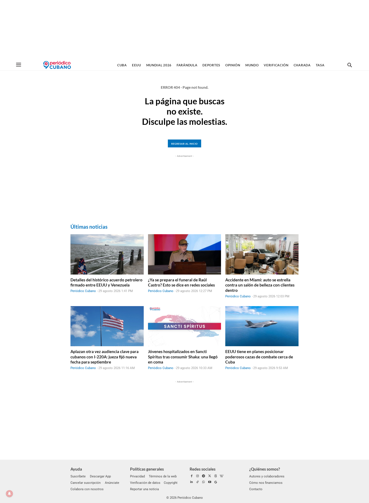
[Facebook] (191, 476)
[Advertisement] (184, 30)
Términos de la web (163, 476)
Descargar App (100, 476)
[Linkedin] (191, 482)
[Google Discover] (216, 482)
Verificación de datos (145, 483)
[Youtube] (210, 482)
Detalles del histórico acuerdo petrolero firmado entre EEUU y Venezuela (106, 282)
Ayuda (76, 469)
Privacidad (137, 476)
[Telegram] (203, 476)
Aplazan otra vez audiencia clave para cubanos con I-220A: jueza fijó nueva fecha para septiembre (104, 356)
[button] (349, 65)
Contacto (255, 489)
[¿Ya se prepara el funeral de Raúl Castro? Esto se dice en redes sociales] (184, 254)
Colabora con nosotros (87, 489)
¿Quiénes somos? (264, 469)
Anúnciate (112, 483)
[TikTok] (197, 482)
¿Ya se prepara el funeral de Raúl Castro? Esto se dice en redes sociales (181, 282)
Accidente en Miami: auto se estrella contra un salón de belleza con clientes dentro (259, 285)
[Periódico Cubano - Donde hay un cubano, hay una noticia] (57, 65)
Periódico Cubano (83, 291)
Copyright (170, 483)
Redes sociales (202, 469)
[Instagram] (197, 476)
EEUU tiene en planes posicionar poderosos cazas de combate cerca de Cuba (259, 356)
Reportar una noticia (144, 489)
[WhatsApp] (203, 482)
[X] (210, 476)
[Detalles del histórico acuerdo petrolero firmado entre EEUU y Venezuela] (107, 254)
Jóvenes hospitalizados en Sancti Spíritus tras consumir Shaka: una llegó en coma (183, 356)
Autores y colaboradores (266, 476)
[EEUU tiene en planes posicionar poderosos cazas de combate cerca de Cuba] (262, 326)
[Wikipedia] (222, 476)
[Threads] (216, 476)
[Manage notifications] (9, 493)
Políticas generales (147, 469)
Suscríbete (78, 476)
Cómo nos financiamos (266, 483)
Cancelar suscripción (85, 483)
